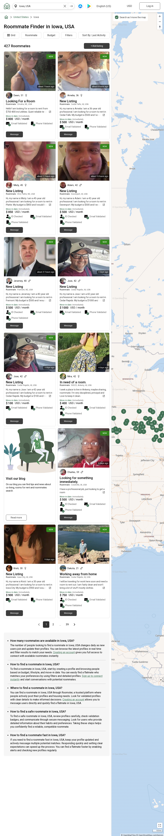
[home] (7, 17)
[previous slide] (10, 161)
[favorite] (7, 56)
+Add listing (97, 46)
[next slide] (49, 161)
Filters (68, 35)
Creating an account (64, 652)
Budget (51, 35)
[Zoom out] (159, 21)
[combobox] (40, 6)
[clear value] (65, 6)
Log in (149, 6)
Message (14, 134)
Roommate (31, 35)
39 (68, 624)
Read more (16, 517)
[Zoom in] (159, 16)
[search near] (15, 6)
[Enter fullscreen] (159, 825)
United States (21, 17)
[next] (71, 6)
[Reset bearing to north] (159, 27)
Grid (13, 35)
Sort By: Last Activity (94, 35)
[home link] (7, 6)
